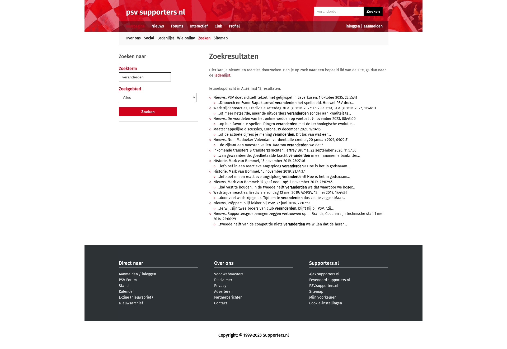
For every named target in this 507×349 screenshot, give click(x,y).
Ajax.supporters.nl (324, 274)
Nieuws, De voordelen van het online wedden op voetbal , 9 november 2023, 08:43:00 (284, 118)
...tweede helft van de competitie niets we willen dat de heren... (282, 224)
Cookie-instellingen (325, 303)
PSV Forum (128, 280)
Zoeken (204, 38)
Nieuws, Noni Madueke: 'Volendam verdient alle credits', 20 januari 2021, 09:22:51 (281, 140)
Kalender (126, 291)
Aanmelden (128, 274)
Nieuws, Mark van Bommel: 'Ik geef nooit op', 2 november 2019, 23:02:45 (272, 182)
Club (218, 26)
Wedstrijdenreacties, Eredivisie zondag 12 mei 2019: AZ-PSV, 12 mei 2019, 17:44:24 (280, 192)
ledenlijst (222, 75)
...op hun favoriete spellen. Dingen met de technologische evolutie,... (286, 124)
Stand (124, 286)
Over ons (133, 38)
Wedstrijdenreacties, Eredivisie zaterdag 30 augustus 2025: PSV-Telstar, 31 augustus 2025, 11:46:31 (294, 108)
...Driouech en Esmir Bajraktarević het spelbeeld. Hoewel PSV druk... (286, 103)
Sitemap (221, 38)
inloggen (353, 26)
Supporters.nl (324, 263)
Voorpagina (135, 26)
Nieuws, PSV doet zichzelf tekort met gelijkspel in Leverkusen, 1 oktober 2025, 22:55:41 (285, 97)
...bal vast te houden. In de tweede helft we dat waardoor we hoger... (286, 187)
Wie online (186, 38)
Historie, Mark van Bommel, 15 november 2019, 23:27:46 (259, 161)
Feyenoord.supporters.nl (329, 280)
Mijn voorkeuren (322, 297)
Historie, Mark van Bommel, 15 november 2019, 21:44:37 (259, 171)
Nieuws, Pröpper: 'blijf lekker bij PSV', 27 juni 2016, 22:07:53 (261, 203)
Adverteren (223, 291)
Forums (177, 26)
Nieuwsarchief (131, 303)
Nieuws (158, 26)
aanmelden (373, 26)
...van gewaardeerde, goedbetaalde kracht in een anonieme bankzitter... (289, 155)
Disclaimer (223, 280)
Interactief (199, 26)
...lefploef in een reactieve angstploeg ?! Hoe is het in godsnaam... (284, 166)
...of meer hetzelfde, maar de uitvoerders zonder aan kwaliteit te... (284, 113)
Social (149, 38)
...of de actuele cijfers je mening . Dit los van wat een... (274, 134)
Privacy (220, 286)
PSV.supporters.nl (323, 286)
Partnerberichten (228, 297)
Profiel (234, 26)
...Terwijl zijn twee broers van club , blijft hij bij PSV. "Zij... (276, 208)
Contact (220, 303)
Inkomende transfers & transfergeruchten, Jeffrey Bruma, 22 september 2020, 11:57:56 (284, 150)
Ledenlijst (165, 38)
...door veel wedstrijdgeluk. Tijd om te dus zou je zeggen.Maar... (281, 198)
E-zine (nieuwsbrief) (136, 297)
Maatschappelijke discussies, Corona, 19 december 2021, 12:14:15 (267, 129)
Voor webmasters (228, 274)
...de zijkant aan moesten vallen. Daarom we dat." (270, 145)
